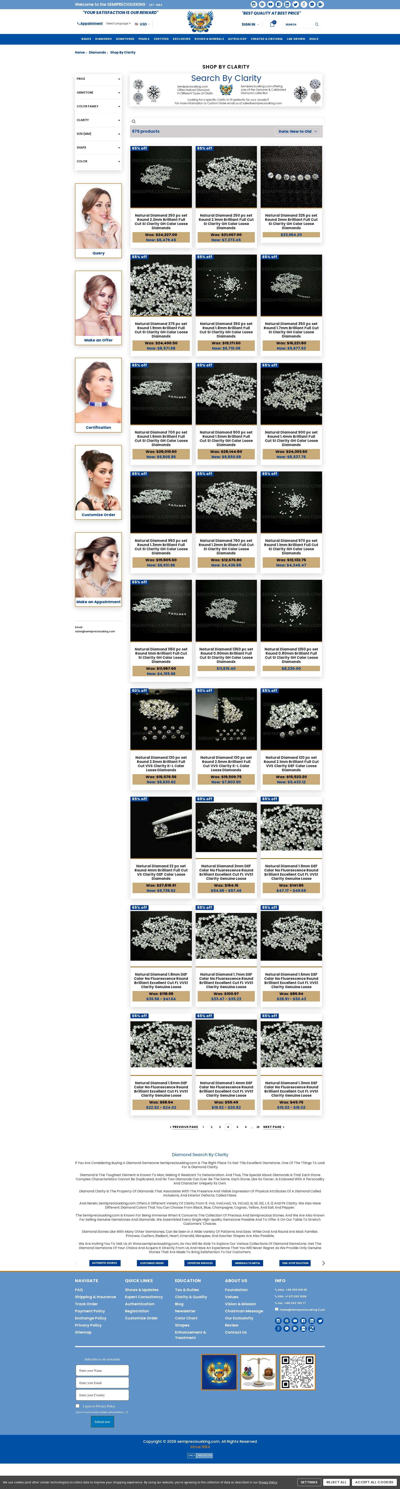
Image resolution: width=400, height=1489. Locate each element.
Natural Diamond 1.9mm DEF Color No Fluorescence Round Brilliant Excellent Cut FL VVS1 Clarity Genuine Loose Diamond (291, 874)
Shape (81, 147)
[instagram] (252, 3)
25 (258, 1127)
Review (231, 1325)
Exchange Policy (90, 1318)
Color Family (87, 106)
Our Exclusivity (239, 1318)
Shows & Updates (142, 1289)
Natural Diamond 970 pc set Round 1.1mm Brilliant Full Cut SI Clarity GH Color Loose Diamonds (291, 547)
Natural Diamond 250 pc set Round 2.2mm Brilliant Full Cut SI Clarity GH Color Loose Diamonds (161, 221)
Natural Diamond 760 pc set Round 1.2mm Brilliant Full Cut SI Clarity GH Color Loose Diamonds (226, 547)
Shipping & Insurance (95, 1296)
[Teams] (319, 3)
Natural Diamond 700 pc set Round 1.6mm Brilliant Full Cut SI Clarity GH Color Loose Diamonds (161, 438)
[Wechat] (310, 1327)
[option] (105, 1263)
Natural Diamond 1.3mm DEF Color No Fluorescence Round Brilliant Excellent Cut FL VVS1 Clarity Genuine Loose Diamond (291, 1091)
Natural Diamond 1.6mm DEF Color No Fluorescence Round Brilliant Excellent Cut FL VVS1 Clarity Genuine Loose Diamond (291, 983)
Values (231, 1296)
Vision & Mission (240, 1303)
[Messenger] (311, 3)
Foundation (236, 1289)
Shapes (182, 1325)
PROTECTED (205, 1455)
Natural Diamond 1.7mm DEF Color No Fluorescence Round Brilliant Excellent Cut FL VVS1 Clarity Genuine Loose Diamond (226, 983)
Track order (86, 1303)
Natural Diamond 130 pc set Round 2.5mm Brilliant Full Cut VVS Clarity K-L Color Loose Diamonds (161, 764)
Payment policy (90, 1311)
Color (82, 161)
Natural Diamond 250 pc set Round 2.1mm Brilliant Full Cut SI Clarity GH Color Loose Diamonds (226, 221)
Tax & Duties (187, 1289)
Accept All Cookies (374, 1482)
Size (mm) (84, 134)
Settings (309, 1482)
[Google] (302, 3)
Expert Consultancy (144, 1296)
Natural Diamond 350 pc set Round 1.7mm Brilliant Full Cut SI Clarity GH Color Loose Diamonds (291, 330)
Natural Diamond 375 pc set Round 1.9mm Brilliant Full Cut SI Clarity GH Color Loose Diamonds (161, 330)
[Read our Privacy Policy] (126, 1412)
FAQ (79, 1289)
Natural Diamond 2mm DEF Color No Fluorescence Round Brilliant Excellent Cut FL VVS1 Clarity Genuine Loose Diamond (226, 874)
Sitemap (83, 1332)
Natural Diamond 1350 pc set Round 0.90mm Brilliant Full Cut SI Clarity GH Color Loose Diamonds (226, 655)
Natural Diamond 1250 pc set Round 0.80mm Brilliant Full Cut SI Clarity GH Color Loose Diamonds (291, 655)
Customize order (141, 1318)
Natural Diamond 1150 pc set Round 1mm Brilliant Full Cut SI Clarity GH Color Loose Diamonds (161, 655)
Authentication (140, 1303)
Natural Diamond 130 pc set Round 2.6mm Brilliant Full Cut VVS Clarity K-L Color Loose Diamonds (226, 764)
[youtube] (269, 3)
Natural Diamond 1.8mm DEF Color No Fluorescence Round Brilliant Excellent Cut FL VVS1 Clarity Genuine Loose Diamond (161, 983)
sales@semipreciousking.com (302, 1310)
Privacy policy (88, 1325)
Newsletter (185, 1311)
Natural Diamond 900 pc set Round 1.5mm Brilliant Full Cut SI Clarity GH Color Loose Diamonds (226, 438)
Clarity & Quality (191, 1296)
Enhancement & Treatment (190, 1335)
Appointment (91, 23)
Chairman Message (244, 1311)
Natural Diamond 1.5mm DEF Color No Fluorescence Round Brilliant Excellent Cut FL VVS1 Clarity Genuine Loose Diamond (161, 1091)
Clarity (83, 120)
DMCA (191, 1455)
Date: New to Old (295, 131)
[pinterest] (261, 3)
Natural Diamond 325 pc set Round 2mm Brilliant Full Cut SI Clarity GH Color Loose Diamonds (291, 221)
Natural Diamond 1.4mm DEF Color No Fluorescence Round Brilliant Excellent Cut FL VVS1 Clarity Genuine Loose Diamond (226, 1091)
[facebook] (277, 3)
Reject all (336, 1482)
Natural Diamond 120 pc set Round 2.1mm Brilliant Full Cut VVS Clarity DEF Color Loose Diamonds (291, 764)
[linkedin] (286, 3)
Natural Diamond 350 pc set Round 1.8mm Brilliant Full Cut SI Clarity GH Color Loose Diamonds (226, 330)
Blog (179, 1303)
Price (81, 79)
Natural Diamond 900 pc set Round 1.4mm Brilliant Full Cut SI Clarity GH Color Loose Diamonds (291, 438)
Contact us (236, 1332)
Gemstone (85, 92)
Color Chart (186, 1318)
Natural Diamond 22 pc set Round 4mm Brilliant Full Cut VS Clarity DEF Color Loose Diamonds (161, 872)
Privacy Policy (268, 1482)
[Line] (302, 1327)
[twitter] (294, 3)
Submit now (102, 1421)
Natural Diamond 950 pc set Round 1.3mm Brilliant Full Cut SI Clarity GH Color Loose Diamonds (161, 547)
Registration (137, 1311)
